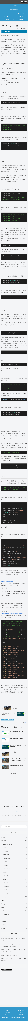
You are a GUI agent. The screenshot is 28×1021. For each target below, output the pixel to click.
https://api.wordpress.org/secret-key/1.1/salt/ (12, 613)
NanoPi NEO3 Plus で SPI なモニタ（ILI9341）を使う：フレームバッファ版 (13, 945)
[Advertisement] (14, 789)
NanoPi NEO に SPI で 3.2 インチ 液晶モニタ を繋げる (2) (13, 959)
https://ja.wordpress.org (7, 581)
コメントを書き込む (14, 811)
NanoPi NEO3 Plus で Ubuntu (9, 955)
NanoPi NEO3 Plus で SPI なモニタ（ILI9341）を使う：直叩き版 (13, 950)
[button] (25, 827)
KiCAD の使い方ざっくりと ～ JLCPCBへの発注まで (13, 939)
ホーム (7, 1010)
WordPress (11, 719)
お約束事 (21, 1014)
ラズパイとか (21, 1010)
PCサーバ (5, 719)
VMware (7, 1014)
